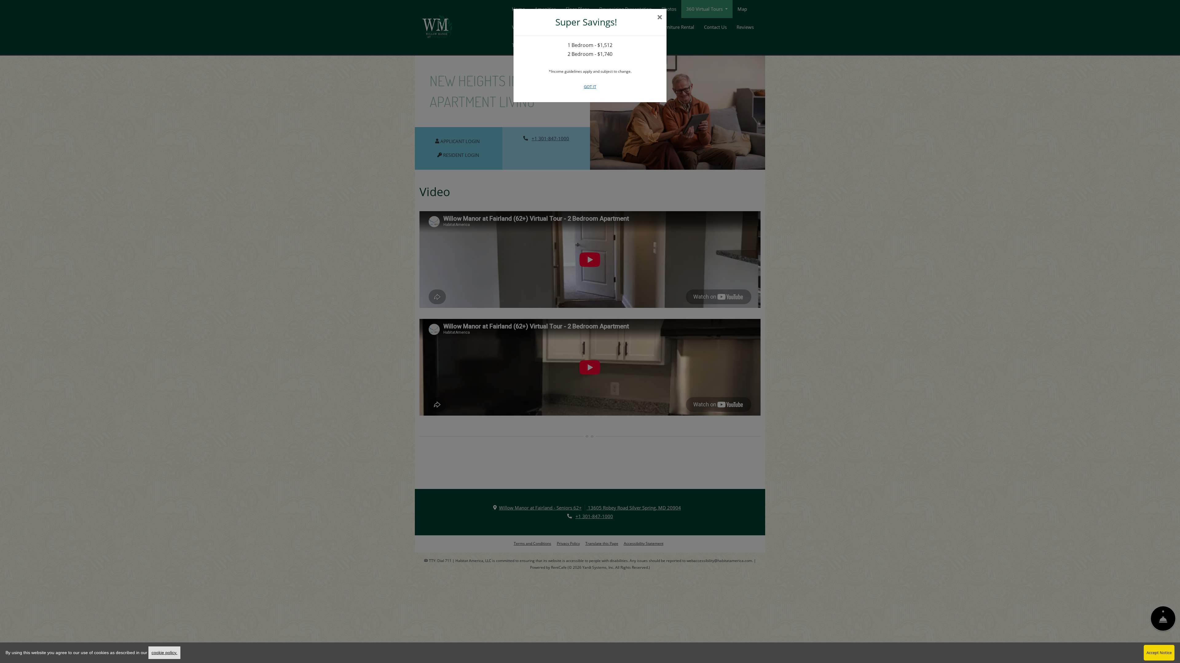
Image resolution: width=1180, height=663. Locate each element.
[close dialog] (659, 17)
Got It (590, 86)
